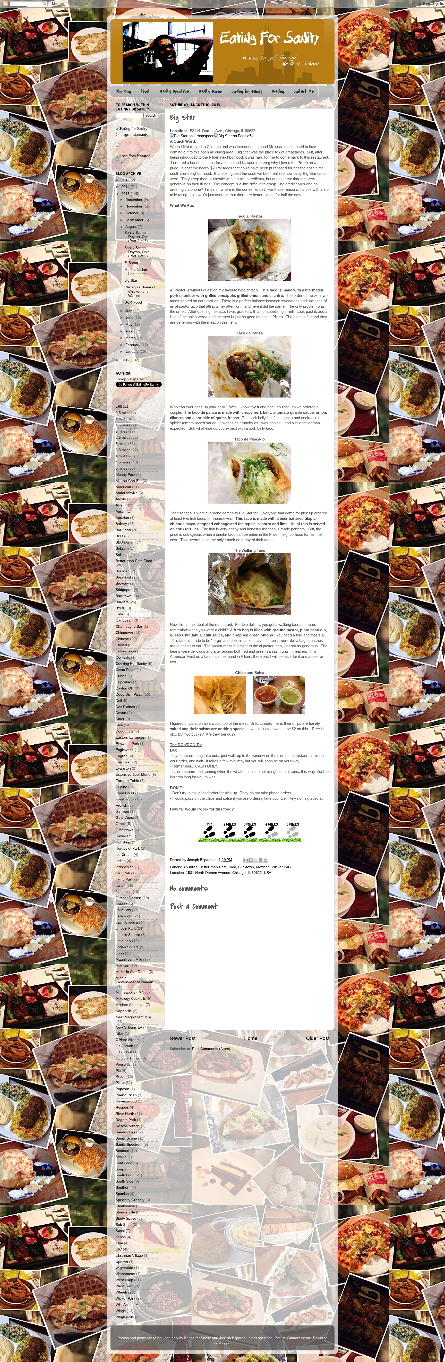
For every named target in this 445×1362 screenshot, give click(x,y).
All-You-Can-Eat (129, 481)
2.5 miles (123, 437)
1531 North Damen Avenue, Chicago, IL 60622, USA (228, 873)
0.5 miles (123, 413)
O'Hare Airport (127, 1040)
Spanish (122, 1194)
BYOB (120, 608)
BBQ (119, 536)
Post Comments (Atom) (211, 1049)
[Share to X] (255, 860)
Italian (120, 885)
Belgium (122, 548)
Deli (119, 701)
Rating (278, 91)
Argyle (121, 499)
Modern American (130, 1005)
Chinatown (124, 633)
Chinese (122, 639)
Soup (120, 1169)
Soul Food (124, 1163)
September (134, 220)
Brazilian (123, 571)
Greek (121, 824)
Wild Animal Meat (130, 1305)
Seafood (122, 1151)
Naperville (124, 1011)
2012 (126, 360)
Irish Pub (123, 873)
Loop (120, 953)
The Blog (123, 91)
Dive (119, 725)
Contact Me (304, 91)
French (121, 805)
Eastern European (130, 737)
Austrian (122, 518)
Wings (121, 1311)
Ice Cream (124, 855)
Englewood (125, 750)
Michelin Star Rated (132, 972)
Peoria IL (123, 1064)
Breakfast (123, 577)
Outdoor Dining (128, 1058)
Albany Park (125, 475)
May (129, 324)
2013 (126, 194)
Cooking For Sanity (131, 664)
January (132, 352)
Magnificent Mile (129, 959)
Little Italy (123, 941)
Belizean (123, 555)
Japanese (124, 892)
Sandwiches (125, 1132)
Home (251, 1038)
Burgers (122, 602)
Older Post (317, 1038)
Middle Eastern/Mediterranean (134, 980)
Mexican (263, 867)
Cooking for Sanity (247, 91)
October (132, 213)
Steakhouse (125, 1206)
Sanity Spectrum (174, 91)
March (131, 338)
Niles (120, 1034)
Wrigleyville (125, 1317)
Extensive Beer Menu (133, 775)
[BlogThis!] (250, 860)
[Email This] (246, 860)
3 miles (121, 444)
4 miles (121, 456)
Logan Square (127, 947)
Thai (119, 1243)
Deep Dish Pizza (129, 694)
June (129, 318)
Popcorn (122, 1089)
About (145, 91)
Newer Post (182, 1038)
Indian (121, 861)
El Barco (131, 263)
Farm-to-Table (127, 781)
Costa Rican (125, 670)
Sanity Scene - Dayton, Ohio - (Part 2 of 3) (138, 237)
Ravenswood (126, 1101)
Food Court (125, 793)
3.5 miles (190, 867)
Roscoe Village (128, 1126)
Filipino (121, 787)
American (123, 487)
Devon (121, 713)
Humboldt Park (128, 848)
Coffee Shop (126, 651)
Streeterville (125, 1212)
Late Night (124, 916)
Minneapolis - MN (130, 992)
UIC (119, 1249)
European (124, 762)
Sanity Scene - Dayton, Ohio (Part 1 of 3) (137, 252)
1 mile (120, 419)
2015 (126, 180)
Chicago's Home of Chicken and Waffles (139, 291)
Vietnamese (125, 1274)
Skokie (121, 1157)
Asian (120, 505)
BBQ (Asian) (126, 542)
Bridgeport (124, 590)
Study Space (126, 1218)
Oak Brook (124, 1046)
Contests (123, 657)
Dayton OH (125, 688)
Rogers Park (126, 1120)
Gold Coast (125, 818)
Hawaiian (123, 836)
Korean (121, 904)
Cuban (121, 676)
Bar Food (123, 530)
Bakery (121, 524)
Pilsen (120, 1077)
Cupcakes (124, 682)
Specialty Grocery (130, 1200)
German (122, 811)
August (131, 227)
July (129, 311)
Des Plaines (125, 707)
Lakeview (123, 910)
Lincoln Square (128, 935)
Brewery (122, 583)
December (134, 200)
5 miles (121, 468)
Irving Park (124, 879)
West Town (125, 1286)
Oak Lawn (124, 1052)
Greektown (124, 830)
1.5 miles (123, 425)
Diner (120, 719)
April (129, 331)
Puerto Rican (126, 1095)
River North (125, 1114)
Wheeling (123, 1292)
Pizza (120, 1083)
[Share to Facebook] (260, 860)
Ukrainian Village (129, 1255)
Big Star (130, 280)
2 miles (121, 431)
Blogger (224, 1342)
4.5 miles (123, 462)
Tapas (121, 1237)
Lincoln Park (126, 928)
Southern (123, 1187)
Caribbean (124, 620)
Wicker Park (281, 867)
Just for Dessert (128, 898)
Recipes (122, 1107)
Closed (121, 645)
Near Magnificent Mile (133, 1017)
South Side (124, 1181)
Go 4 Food (133, 302)
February (133, 345)
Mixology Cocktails (131, 999)
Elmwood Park (127, 744)
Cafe (119, 614)
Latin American (128, 922)
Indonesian (125, 867)
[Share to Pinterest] (265, 860)
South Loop (125, 1175)
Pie (118, 1071)
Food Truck (125, 799)
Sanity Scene (210, 91)
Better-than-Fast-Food (218, 867)
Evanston (123, 768)
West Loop (124, 1280)
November (134, 206)
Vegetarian (124, 1268)
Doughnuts (124, 731)
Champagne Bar (129, 626)
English (121, 756)
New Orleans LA (129, 1027)
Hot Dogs (123, 842)
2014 (126, 187)
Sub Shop (124, 1225)
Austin (121, 511)
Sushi (120, 1231)
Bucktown (246, 867)
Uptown (122, 1262)
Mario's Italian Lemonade (135, 272)
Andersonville (127, 493)
